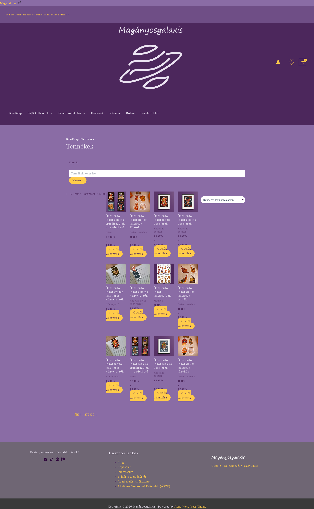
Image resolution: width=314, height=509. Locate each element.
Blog (121, 462)
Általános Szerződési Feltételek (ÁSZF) (144, 486)
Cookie (216, 465)
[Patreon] (63, 459)
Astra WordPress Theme (190, 506)
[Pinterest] (57, 459)
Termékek (97, 113)
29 (92, 414)
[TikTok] (51, 459)
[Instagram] (46, 459)
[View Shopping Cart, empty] (302, 62)
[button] (51, 113)
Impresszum (125, 471)
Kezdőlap (15, 113)
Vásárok (114, 113)
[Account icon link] (278, 62)
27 (86, 414)
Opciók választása (112, 251)
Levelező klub (149, 113)
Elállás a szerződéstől (132, 476)
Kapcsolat (124, 467)
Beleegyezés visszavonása (241, 465)
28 (89, 414)
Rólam (130, 113)
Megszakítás (8, 3)
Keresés (73, 162)
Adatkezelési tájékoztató (134, 481)
